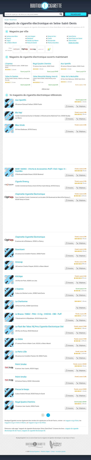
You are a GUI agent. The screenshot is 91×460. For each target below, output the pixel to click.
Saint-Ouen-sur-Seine (75, 38)
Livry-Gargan (31, 36)
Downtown (20, 249)
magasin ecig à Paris (72, 420)
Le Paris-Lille (21, 351)
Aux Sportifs (66, 63)
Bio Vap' (18, 112)
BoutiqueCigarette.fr (45, 6)
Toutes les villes (73, 42)
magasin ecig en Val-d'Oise (37, 422)
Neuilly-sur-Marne (32, 40)
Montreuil (30, 38)
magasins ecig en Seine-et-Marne (15, 422)
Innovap (19, 262)
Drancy (8, 38)
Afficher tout (45, 89)
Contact (53, 451)
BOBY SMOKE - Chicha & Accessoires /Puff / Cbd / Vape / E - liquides (40, 170)
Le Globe (19, 339)
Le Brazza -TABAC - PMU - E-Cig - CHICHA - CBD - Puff (38, 314)
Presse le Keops (22, 389)
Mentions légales (45, 451)
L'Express (8, 63)
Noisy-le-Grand (32, 42)
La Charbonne (21, 301)
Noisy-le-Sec (52, 36)
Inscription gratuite (60, 451)
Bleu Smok (20, 125)
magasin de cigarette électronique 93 (33, 430)
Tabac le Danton (11, 76)
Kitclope (19, 276)
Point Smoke (20, 364)
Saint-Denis (72, 36)
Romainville (51, 40)
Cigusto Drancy (22, 181)
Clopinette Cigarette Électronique (30, 194)
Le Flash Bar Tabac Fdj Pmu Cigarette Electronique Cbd (39, 326)
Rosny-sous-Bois (53, 42)
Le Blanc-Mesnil (11, 42)
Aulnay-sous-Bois (12, 36)
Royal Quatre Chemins (42, 63)
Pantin (50, 38)
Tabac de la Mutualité (69, 76)
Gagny (8, 40)
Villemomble (72, 40)
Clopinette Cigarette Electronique (30, 236)
